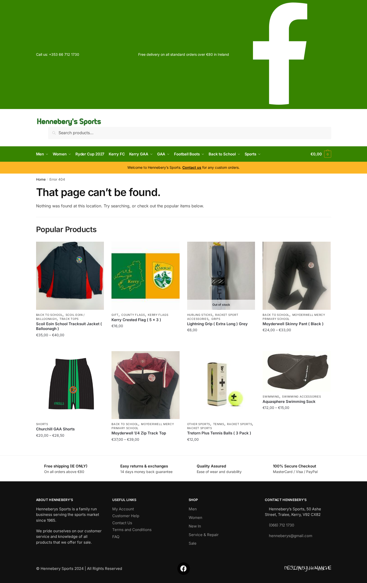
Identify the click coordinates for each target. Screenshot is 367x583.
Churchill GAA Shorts (55, 429)
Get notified (221, 345)
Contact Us (122, 522)
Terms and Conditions (132, 529)
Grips (215, 319)
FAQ (115, 536)
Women (195, 517)
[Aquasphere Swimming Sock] (297, 371)
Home (41, 179)
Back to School (49, 315)
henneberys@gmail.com (290, 535)
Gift (115, 315)
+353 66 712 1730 (64, 54)
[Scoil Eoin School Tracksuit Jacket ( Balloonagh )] (70, 276)
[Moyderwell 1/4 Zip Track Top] (145, 385)
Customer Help (125, 515)
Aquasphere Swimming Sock (289, 401)
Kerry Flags (158, 315)
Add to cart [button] (145, 345)
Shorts (42, 424)
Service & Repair (204, 534)
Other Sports (198, 424)
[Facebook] (183, 568)
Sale (192, 543)
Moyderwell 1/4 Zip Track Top (138, 433)
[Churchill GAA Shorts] (70, 385)
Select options (70, 345)
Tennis (218, 424)
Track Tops (69, 319)
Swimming (271, 396)
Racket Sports (239, 424)
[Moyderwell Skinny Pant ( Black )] (297, 276)
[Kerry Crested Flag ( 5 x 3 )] (145, 276)
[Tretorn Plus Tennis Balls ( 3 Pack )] (221, 385)
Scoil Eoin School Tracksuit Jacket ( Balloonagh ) (69, 326)
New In (195, 526)
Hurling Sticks (199, 315)
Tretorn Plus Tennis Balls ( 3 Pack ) (219, 433)
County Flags (133, 315)
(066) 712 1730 (281, 525)
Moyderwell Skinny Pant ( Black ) (293, 323)
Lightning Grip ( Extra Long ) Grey (217, 323)
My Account (123, 509)
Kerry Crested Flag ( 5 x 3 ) (136, 319)
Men (193, 509)
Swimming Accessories (301, 396)
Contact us (191, 167)
